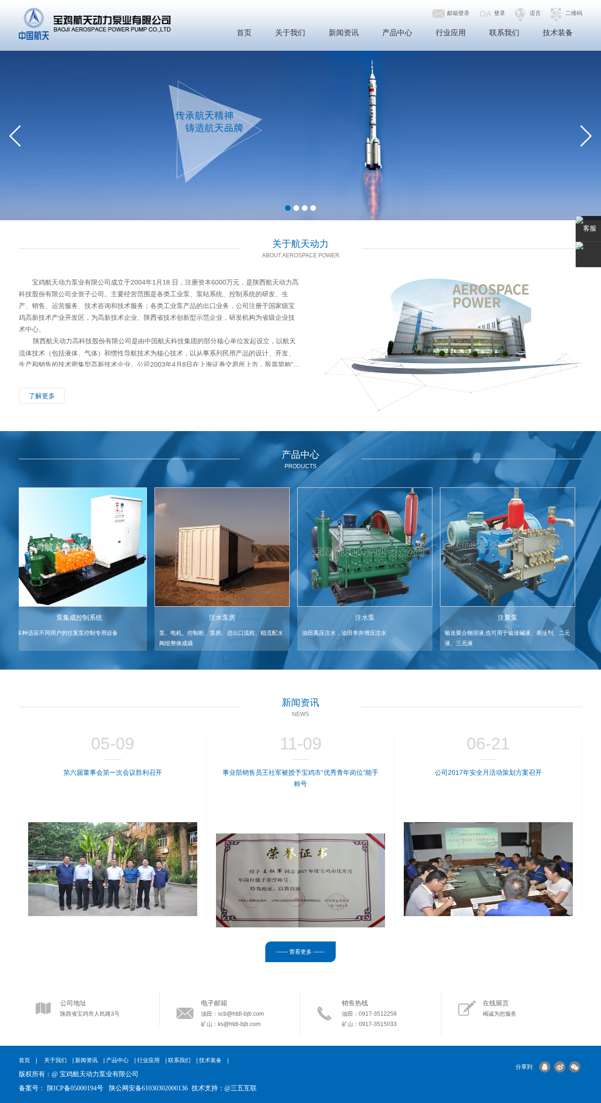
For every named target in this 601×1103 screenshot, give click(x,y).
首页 (244, 33)
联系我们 (504, 33)
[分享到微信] (574, 1066)
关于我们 (290, 33)
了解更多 (42, 396)
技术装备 (558, 33)
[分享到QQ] (544, 1066)
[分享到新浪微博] (559, 1066)
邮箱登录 (458, 13)
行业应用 (451, 33)
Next (586, 136)
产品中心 (397, 33)
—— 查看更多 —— (300, 952)
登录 (499, 13)
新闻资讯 (344, 33)
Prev (15, 136)
